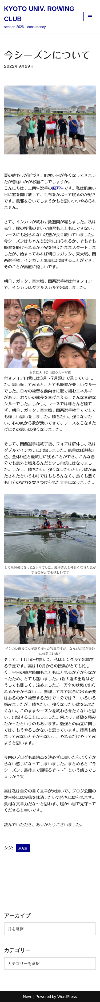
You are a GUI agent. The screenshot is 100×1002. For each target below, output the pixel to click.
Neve (27, 996)
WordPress (67, 996)
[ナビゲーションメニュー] (89, 16)
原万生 (58, 188)
